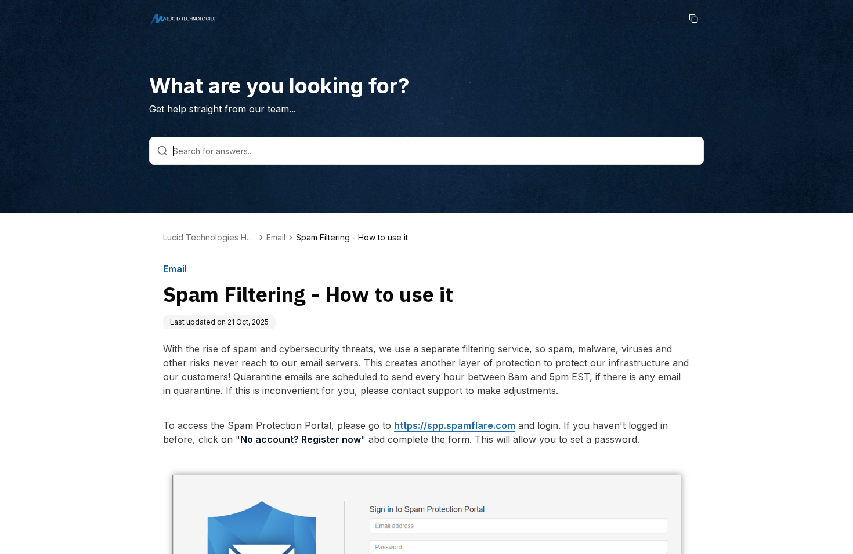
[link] (352, 237)
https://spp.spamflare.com (454, 425)
